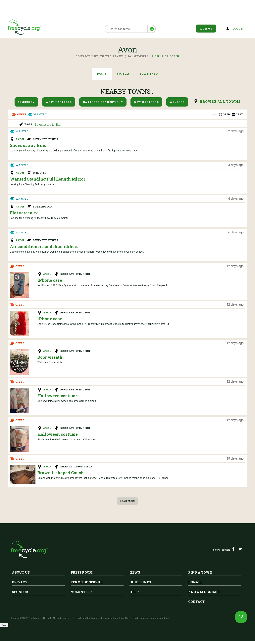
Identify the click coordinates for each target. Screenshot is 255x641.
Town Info (148, 73)
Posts (102, 73)
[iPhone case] (19, 285)
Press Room (82, 572)
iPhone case (49, 280)
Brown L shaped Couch (60, 472)
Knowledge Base (204, 592)
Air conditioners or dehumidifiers (44, 246)
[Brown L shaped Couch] (22, 474)
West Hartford (59, 102)
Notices (123, 73)
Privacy (19, 582)
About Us (21, 572)
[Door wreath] (19, 362)
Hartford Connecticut (103, 102)
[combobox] (138, 124)
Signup (158, 56)
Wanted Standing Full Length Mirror (47, 179)
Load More (127, 501)
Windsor (177, 102)
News (134, 572)
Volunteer (81, 592)
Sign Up (206, 28)
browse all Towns (220, 101)
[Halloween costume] (19, 400)
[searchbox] (138, 125)
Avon (20, 139)
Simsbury (26, 102)
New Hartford (146, 102)
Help (134, 592)
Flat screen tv (24, 212)
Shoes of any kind (28, 145)
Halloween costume (57, 395)
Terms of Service (87, 582)
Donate (195, 582)
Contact (196, 602)
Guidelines (140, 582)
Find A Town (200, 572)
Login (174, 56)
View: (214, 114)
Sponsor (20, 592)
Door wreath (49, 357)
